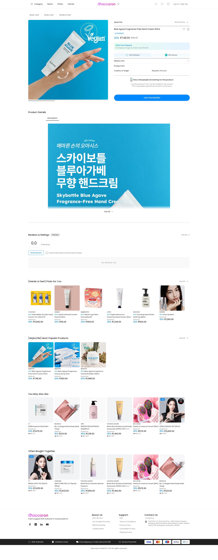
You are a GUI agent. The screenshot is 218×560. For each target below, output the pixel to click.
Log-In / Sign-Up (180, 4)
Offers (60, 4)
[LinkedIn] (41, 524)
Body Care (34, 15)
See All (107, 211)
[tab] (52, 118)
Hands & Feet (65, 15)
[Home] (106, 4)
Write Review (36, 252)
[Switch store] (118, 4)
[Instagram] (35, 524)
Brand (49, 4)
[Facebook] (29, 524)
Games (71, 4)
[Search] (156, 4)
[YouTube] (47, 524)
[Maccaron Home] (52, 515)
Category (38, 4)
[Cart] (168, 4)
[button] (184, 29)
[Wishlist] (162, 4)
